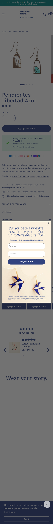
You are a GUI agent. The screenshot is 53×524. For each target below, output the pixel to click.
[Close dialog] (49, 223)
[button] (26, 231)
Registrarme (26, 261)
